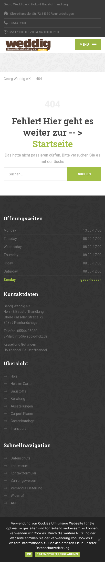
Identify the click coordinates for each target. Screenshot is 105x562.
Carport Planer (22, 414)
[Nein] (98, 539)
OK (29, 554)
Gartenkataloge (23, 421)
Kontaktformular (23, 473)
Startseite (52, 144)
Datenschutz (21, 458)
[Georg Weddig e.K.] (28, 44)
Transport (18, 429)
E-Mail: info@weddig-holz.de (26, 336)
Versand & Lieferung (26, 488)
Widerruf (17, 495)
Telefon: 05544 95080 (20, 331)
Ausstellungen (22, 406)
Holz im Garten (22, 384)
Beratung (18, 399)
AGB (14, 503)
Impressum (19, 466)
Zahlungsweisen (23, 481)
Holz (14, 376)
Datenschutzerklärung (57, 554)
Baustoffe (19, 391)
